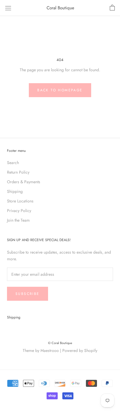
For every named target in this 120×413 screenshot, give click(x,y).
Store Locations (20, 201)
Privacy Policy (19, 210)
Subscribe (27, 293)
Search (13, 162)
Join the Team (18, 220)
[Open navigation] (8, 8)
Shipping (15, 191)
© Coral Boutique (60, 343)
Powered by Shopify (79, 350)
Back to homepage (59, 90)
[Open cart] (112, 8)
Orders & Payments (23, 182)
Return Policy (18, 172)
